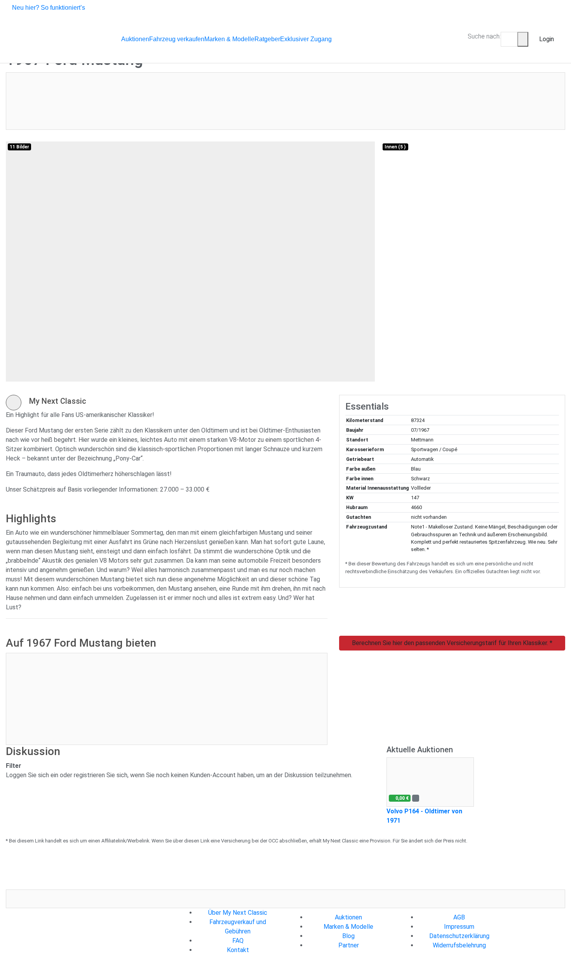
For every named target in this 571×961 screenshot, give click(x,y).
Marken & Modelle (348, 926)
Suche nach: (484, 36)
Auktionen (348, 917)
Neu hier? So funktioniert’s (48, 7)
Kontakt (238, 950)
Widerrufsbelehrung (459, 945)
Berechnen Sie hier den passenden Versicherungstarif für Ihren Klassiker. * (452, 643)
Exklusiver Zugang (306, 39)
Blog (348, 936)
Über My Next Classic (237, 912)
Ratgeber (267, 39)
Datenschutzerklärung (459, 936)
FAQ (238, 940)
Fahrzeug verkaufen (176, 39)
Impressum (459, 926)
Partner (348, 945)
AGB (459, 917)
